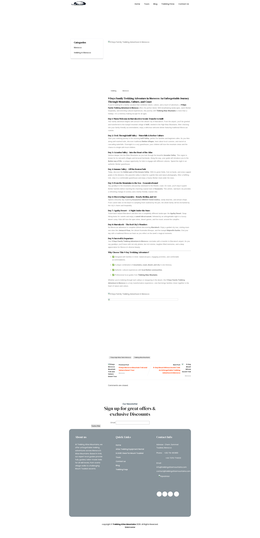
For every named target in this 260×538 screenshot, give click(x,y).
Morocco (126, 91)
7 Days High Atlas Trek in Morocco (120, 357)
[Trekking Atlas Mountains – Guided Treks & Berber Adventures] (78, 3)
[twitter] (164, 494)
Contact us (121, 461)
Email (113, 422)
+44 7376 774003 (173, 458)
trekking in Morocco (82, 52)
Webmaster (130, 527)
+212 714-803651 (171, 453)
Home (137, 4)
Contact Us (183, 4)
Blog (155, 4)
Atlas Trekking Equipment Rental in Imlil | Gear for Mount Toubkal (130, 451)
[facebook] (159, 494)
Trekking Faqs (122, 469)
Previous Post (133, 367)
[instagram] (170, 494)
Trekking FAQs (167, 4)
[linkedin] (176, 494)
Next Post (166, 369)
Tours (146, 4)
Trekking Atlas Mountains (166, 111)
